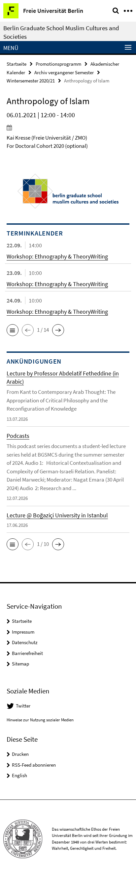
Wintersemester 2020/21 (31, 81)
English (19, 775)
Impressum (23, 632)
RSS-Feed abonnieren (34, 765)
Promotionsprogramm (58, 64)
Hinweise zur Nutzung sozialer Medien (40, 720)
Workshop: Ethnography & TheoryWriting (57, 256)
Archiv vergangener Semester (64, 72)
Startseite (16, 64)
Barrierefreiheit (27, 653)
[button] (12, 330)
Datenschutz (24, 642)
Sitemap (20, 664)
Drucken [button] (20, 754)
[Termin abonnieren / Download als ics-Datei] (68, 127)
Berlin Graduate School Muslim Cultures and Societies (61, 32)
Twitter (23, 706)
